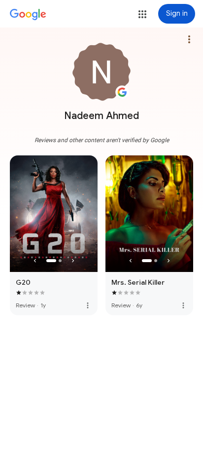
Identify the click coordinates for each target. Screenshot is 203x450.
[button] (142, 14)
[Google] (28, 15)
